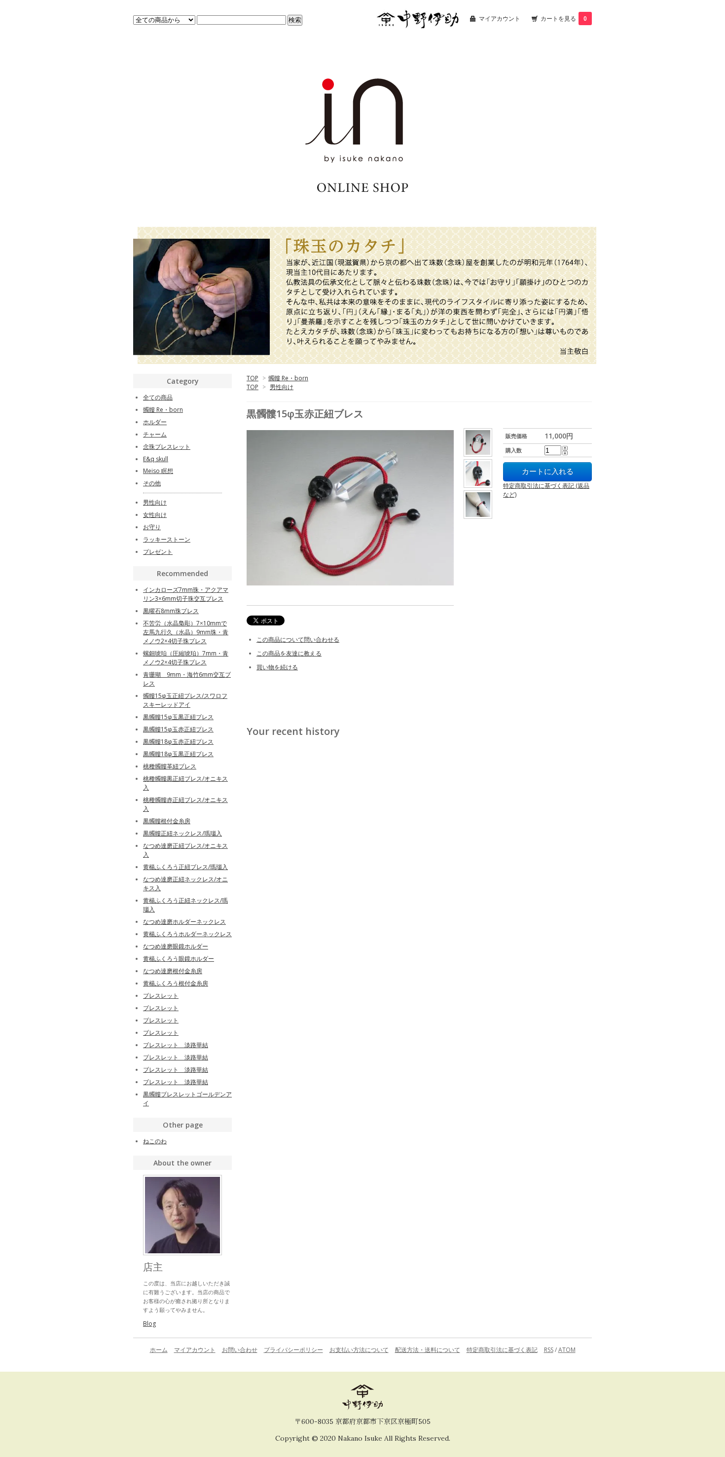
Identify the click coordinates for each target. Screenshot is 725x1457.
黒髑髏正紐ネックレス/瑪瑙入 (182, 833)
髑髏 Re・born (288, 378)
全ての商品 (158, 397)
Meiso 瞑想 (158, 471)
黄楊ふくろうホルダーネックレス (187, 934)
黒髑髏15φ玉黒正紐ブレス (178, 717)
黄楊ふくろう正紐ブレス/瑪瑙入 (185, 867)
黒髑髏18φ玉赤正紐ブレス (178, 741)
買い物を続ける (277, 667)
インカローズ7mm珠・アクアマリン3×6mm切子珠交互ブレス (185, 594)
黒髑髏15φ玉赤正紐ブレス (178, 729)
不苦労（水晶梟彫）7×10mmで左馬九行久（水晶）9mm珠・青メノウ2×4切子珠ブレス (185, 632)
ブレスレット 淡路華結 (175, 1045)
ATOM (567, 1350)
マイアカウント (499, 18)
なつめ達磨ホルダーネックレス (184, 921)
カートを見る (564, 18)
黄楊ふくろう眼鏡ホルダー (178, 958)
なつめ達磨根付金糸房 (172, 971)
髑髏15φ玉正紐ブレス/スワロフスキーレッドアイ (185, 700)
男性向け (281, 387)
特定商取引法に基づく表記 (502, 1350)
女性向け (155, 514)
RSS (548, 1350)
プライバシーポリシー (293, 1350)
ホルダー (155, 422)
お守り (152, 527)
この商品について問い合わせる (297, 639)
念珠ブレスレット (166, 446)
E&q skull (155, 459)
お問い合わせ (239, 1350)
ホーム (159, 1350)
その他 (152, 483)
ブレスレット (161, 995)
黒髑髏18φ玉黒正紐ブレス (178, 754)
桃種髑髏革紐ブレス (169, 766)
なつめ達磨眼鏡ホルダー (175, 946)
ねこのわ (155, 1141)
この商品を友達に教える (289, 653)
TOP (252, 378)
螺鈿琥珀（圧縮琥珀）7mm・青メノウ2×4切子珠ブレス (185, 657)
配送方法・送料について (427, 1350)
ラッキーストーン (166, 539)
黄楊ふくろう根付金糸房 (175, 983)
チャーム (155, 434)
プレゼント (158, 551)
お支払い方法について (359, 1350)
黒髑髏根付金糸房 (166, 821)
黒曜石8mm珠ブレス (171, 611)
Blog (149, 1323)
